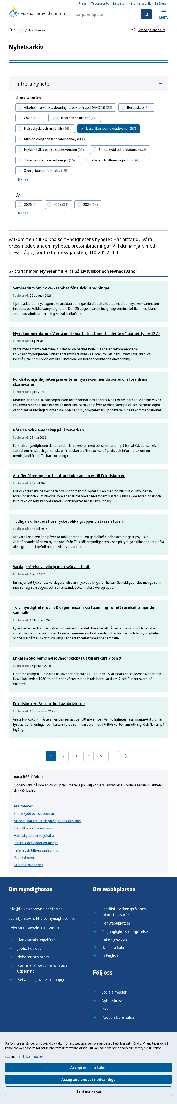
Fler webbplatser (115, 923)
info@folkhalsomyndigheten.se (36, 908)
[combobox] (112, 14)
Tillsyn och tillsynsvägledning (36, 850)
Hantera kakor (88, 1091)
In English (161, 3)
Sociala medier (114, 992)
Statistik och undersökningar (36, 842)
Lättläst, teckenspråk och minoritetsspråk (123, 911)
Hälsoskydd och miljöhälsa (34, 835)
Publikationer (24, 857)
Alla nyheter (23, 806)
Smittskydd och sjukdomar (34, 813)
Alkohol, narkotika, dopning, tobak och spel (47, 820)
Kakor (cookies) (114, 940)
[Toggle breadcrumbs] (20, 30)
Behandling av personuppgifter (44, 979)
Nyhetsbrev (111, 1000)
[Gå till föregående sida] (126, 756)
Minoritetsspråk (139, 3)
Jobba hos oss (29, 948)
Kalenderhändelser (28, 865)
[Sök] (146, 14)
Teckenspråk (100, 3)
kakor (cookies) (33, 1056)
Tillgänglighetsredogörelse (124, 931)
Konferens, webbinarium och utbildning (42, 968)
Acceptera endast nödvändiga (88, 1079)
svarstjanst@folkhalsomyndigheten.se (42, 918)
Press (83, 3)
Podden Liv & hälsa (117, 1017)
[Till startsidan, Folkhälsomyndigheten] (37, 12)
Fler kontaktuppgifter (36, 940)
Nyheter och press (33, 956)
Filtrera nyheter (33, 83)
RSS (104, 1008)
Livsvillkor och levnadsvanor (35, 828)
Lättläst (118, 3)
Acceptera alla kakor (88, 1067)
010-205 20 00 (53, 927)
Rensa (23, 179)
